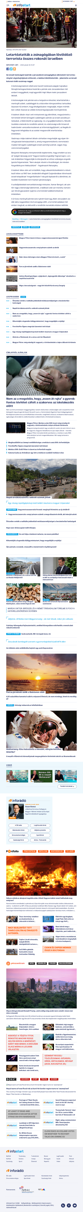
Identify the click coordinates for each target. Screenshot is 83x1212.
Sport (35, 1079)
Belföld (8, 1156)
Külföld (8, 1159)
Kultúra (21, 1159)
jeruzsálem (34, 227)
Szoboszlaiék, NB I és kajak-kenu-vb (36, 634)
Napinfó (46, 1161)
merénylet (16, 227)
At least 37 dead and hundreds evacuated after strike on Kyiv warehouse (22, 1114)
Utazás (52, 963)
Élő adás (19, 825)
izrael (25, 227)
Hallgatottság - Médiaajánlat (31, 1203)
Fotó (70, 1156)
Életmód (34, 1161)
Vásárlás (42, 963)
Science (54, 1079)
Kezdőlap (15, 219)
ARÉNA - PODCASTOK (14, 1)
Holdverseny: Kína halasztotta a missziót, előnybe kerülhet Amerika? (33, 750)
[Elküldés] (14, 69)
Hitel (32, 963)
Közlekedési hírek (47, 1176)
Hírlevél (71, 1159)
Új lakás (70, 851)
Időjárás (71, 1161)
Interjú (33, 1159)
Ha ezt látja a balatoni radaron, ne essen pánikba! (39, 534)
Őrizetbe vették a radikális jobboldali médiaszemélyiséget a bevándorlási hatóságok (41, 521)
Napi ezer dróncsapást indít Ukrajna (21, 528)
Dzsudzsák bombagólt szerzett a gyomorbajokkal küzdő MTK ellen (37, 642)
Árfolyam (43, 851)
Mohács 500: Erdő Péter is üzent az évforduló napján (29, 450)
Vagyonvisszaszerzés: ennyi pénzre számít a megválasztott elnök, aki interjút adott (42, 514)
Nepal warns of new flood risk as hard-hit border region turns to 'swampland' (37, 1089)
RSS (52, 1205)
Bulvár (46, 1156)
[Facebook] (69, 1205)
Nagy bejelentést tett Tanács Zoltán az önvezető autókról (22, 930)
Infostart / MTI (12, 65)
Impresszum (46, 1203)
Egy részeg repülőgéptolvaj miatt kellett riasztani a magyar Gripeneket (39, 503)
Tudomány (22, 1156)
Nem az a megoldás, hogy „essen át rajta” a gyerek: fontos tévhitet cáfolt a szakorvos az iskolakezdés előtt (40, 402)
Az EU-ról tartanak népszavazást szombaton (55, 603)
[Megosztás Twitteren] (11, 69)
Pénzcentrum (29, 851)
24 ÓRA (23, 297)
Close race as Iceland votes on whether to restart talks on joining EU (59, 1134)
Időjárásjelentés (64, 1176)
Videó (58, 1161)
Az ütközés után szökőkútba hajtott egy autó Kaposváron (29, 648)
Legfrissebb (60, 1156)
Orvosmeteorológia (12, 1178)
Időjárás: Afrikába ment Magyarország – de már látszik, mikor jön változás (40, 619)
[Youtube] (75, 1205)
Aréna (61, 1178)
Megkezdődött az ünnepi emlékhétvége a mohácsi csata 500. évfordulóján (39, 443)
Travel (44, 1079)
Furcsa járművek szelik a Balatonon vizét (25, 692)
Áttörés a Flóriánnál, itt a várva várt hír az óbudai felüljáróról (21, 576)
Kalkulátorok (65, 963)
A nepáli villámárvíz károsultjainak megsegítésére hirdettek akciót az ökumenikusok (40, 756)
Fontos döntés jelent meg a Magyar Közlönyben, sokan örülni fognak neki (20, 603)
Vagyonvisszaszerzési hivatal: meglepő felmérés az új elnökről (43, 510)
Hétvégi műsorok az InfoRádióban (29, 705)
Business (25, 1079)
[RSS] (63, 1205)
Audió (58, 1159)
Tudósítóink (35, 1156)
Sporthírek (27, 1178)
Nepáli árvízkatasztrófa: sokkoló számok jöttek (28, 498)
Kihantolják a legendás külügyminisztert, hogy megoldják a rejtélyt (33, 541)
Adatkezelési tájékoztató (14, 1205)
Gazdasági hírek (46, 1178)
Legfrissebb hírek (29, 1176)
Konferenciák (57, 851)
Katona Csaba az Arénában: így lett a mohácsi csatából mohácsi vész (36, 453)
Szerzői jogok (44, 1205)
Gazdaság (9, 1161)
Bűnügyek (24, 219)
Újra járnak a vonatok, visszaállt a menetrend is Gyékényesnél (31, 547)
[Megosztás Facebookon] (7, 69)
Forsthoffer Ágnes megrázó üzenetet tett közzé (28, 446)
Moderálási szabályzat (31, 1205)
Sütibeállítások (11, 1207)
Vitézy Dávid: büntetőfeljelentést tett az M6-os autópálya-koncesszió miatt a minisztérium (58, 578)
